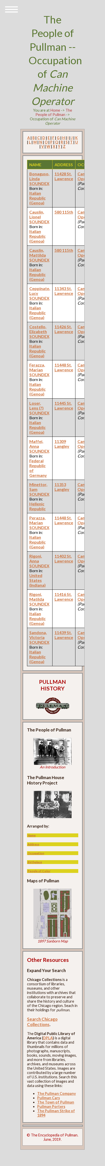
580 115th (64, 211)
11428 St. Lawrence (64, 176)
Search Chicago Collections (42, 1021)
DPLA (48, 1038)
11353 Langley (62, 487)
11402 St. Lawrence (64, 558)
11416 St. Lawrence (64, 596)
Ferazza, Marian (37, 367)
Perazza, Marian (37, 520)
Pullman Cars (48, 1098)
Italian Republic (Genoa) (37, 198)
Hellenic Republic (37, 506)
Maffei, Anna (36, 444)
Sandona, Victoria (38, 635)
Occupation (36, 853)
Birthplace (35, 862)
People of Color (39, 871)
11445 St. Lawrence (64, 405)
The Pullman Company (56, 1093)
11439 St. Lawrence (64, 635)
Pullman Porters (51, 1106)
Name (32, 835)
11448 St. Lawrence (64, 367)
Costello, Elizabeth (38, 329)
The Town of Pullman (55, 1102)
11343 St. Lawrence (64, 291)
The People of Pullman (53, 112)
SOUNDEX (39, 183)
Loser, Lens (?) (36, 405)
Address (33, 844)
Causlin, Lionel (36, 214)
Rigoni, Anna (35, 558)
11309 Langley (62, 444)
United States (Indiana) (37, 580)
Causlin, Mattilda (37, 252)
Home (55, 110)
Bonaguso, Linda (39, 176)
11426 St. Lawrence (64, 329)
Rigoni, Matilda (36, 596)
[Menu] (11, 9)
